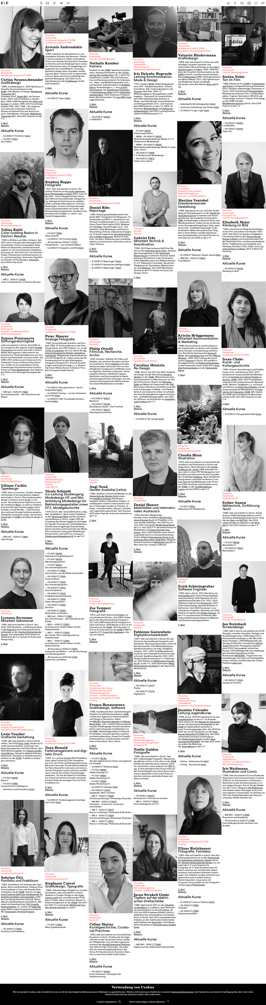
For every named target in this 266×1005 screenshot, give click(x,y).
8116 (240, 269)
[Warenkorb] (263, 3)
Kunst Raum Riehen (247, 387)
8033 (158, 137)
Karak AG (156, 922)
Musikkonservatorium (233, 104)
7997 (14, 139)
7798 (251, 821)
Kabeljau (198, 477)
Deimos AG (206, 603)
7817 (110, 821)
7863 (202, 258)
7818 (22, 280)
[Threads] (235, 3)
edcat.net (237, 663)
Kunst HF (93, 345)
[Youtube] (249, 3)
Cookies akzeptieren (107, 1002)
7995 (14, 784)
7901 (240, 548)
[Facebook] (228, 3)
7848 (157, 945)
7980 (195, 911)
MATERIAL (240, 656)
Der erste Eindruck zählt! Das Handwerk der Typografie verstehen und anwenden (22, 894)
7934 (107, 790)
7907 (151, 159)
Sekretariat (6, 614)
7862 (24, 392)
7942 (62, 577)
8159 (107, 404)
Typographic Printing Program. (20, 912)
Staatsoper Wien (60, 517)
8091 (103, 776)
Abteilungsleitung (54, 480)
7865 (24, 537)
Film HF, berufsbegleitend (102, 59)
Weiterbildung (151, 109)
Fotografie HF (229, 216)
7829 (110, 816)
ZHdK (3, 92)
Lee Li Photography (195, 885)
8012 (58, 565)
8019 (58, 560)
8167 (107, 399)
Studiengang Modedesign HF (59, 537)
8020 (58, 554)
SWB (180, 221)
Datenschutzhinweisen (182, 992)
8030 (158, 145)
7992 (62, 571)
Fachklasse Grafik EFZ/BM (58, 43)
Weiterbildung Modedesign (147, 70)
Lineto (30, 507)
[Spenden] (54, 3)
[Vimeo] (256, 3)
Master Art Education (209, 722)
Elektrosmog (189, 77)
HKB (95, 732)
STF (148, 89)
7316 (74, 657)
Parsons (138, 92)
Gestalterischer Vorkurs (189, 191)
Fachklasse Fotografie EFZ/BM (16, 76)
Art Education (10, 630)
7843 (113, 802)
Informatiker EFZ (186, 596)
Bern (199, 70)
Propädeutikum (185, 720)
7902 (62, 611)
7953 (58, 925)
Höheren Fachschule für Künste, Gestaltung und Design (66, 353)
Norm (18, 505)
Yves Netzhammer (20, 370)
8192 (107, 117)
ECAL (28, 500)
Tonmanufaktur (256, 91)
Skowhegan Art (161, 542)
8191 (240, 129)
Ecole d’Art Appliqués (113, 632)
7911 (62, 588)
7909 (151, 153)
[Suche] (68, 3)
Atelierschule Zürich (192, 739)
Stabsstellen (140, 65)
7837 (110, 810)
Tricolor (67, 758)
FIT (171, 89)
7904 (62, 599)
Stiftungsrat (7, 329)
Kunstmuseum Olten (102, 93)
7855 (66, 625)
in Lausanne (55, 351)
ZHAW (74, 903)
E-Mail (4, 123)
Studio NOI (22, 97)
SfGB (151, 84)
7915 (62, 582)
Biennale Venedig (110, 722)
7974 (151, 692)
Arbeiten (115, 364)
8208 (14, 778)
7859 (110, 796)
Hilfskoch (146, 268)
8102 (147, 131)
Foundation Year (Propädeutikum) (194, 51)
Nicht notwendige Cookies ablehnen (147, 1002)
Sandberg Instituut (102, 499)
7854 (155, 802)
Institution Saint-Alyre (156, 251)
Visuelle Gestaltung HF (189, 451)
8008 (236, 543)
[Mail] (47, 3)
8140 (103, 759)
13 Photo (97, 227)
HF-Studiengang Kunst (163, 525)
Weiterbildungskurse (188, 194)
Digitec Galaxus (208, 613)
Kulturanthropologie (209, 363)
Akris (232, 521)
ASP (172, 385)
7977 (151, 686)
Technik (137, 231)
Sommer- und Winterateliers (192, 196)
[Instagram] (242, 3)
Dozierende (6, 73)
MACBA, (97, 722)
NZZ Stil (244, 521)
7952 (191, 507)
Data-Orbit (23, 744)
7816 (66, 641)
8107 (151, 796)
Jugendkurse (51, 178)
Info (28, 136)
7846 (246, 815)
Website (5, 126)
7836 (66, 633)
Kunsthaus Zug (196, 356)
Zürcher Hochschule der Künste (197, 863)
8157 (107, 410)
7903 (62, 605)
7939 (18, 929)
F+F (4, 3)
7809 (74, 649)
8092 (103, 770)
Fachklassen (71, 81)
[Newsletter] (61, 3)
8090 (103, 782)
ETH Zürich (163, 910)
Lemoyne (189, 361)
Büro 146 (211, 85)
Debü (70, 522)
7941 (240, 680)
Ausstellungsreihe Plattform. (116, 945)
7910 (62, 594)
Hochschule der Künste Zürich (104, 496)
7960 (58, 233)
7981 (195, 906)
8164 (107, 972)
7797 (74, 242)
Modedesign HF (141, 67)
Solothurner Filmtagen (118, 90)
